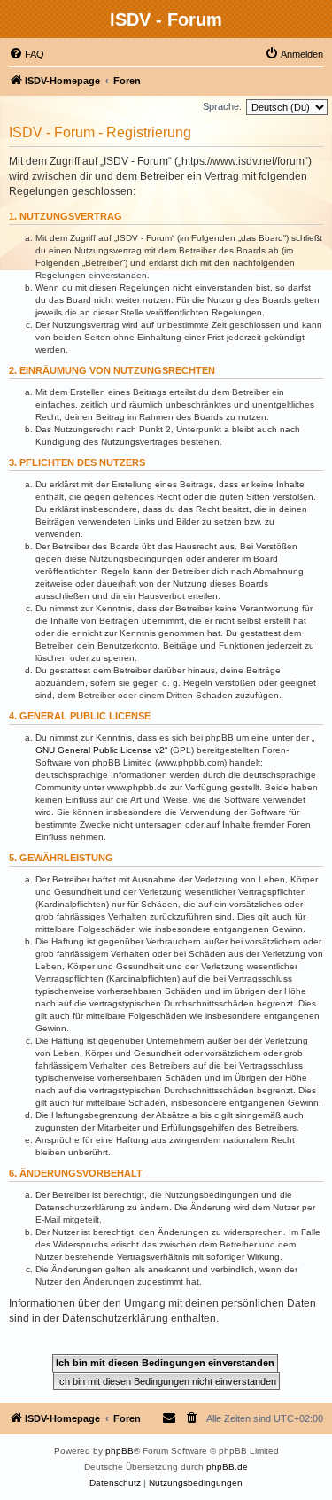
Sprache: (222, 106)
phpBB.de (227, 1467)
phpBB (119, 1451)
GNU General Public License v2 (100, 750)
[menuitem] (26, 54)
